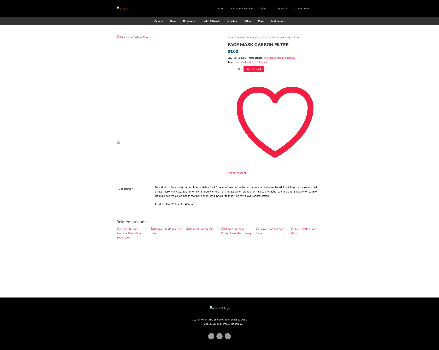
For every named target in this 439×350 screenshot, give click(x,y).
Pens (261, 21)
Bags (173, 21)
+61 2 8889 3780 (209, 323)
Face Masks (263, 37)
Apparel (158, 21)
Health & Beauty (211, 21)
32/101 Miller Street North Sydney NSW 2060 (219, 319)
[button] (319, 8)
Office (247, 21)
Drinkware (189, 21)
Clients (263, 8)
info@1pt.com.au (233, 323)
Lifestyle (232, 21)
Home (231, 37)
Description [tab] (126, 188)
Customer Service (242, 8)
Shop (221, 8)
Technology (278, 21)
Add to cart (254, 69)
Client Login (302, 8)
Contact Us (281, 8)
